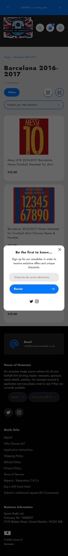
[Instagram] (37, 301)
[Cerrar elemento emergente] (59, 249)
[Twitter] (31, 301)
